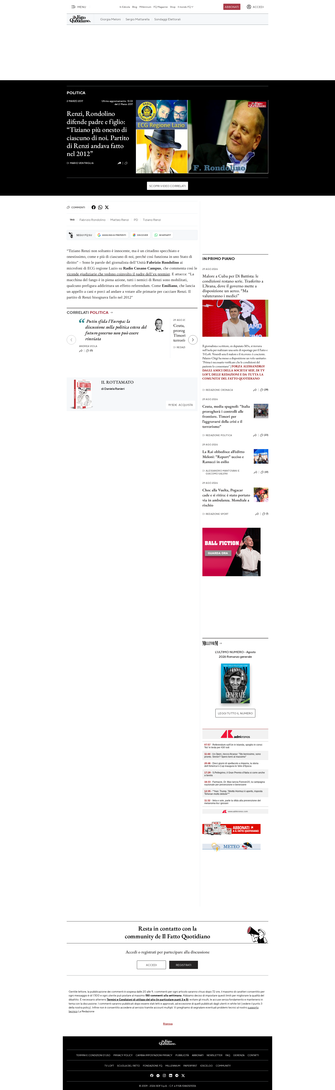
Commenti (78, 207)
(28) (266, 389)
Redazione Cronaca (217, 389)
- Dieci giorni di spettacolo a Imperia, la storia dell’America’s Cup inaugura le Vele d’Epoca (231, 764)
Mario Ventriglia (80, 163)
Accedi (151, 965)
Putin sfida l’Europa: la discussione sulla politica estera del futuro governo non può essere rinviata (116, 330)
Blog (134, 7)
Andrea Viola (88, 346)
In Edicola (125, 7)
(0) (91, 350)
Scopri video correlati (167, 186)
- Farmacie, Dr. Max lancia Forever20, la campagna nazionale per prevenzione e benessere (234, 783)
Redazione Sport (215, 513)
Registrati (184, 965)
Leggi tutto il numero (235, 713)
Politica (76, 92)
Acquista (180, 404)
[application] (202, 136)
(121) (130, 163)
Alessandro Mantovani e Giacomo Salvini (221, 472)
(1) (267, 513)
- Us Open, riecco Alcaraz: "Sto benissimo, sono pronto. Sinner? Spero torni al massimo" (232, 755)
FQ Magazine (161, 7)
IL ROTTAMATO (117, 382)
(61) (266, 472)
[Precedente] (71, 339)
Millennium (145, 7)
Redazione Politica (217, 435)
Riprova (168, 1023)
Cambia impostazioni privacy (154, 1055)
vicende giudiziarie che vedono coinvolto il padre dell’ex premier (118, 274)
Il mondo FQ (184, 6)
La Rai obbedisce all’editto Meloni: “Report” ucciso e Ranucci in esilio (223, 456)
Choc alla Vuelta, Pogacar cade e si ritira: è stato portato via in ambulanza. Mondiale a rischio (226, 497)
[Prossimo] (193, 339)
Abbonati (232, 7)
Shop (172, 7)
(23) (266, 435)
